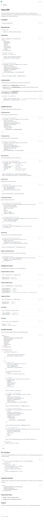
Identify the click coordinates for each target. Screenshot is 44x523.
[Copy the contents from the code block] (39, 23)
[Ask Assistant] (41, 23)
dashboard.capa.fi (16, 87)
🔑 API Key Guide (14, 91)
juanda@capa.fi (14, 92)
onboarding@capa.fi (5, 92)
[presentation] (22, 99)
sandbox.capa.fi (14, 85)
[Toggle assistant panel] (40, 1)
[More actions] (42, 1)
